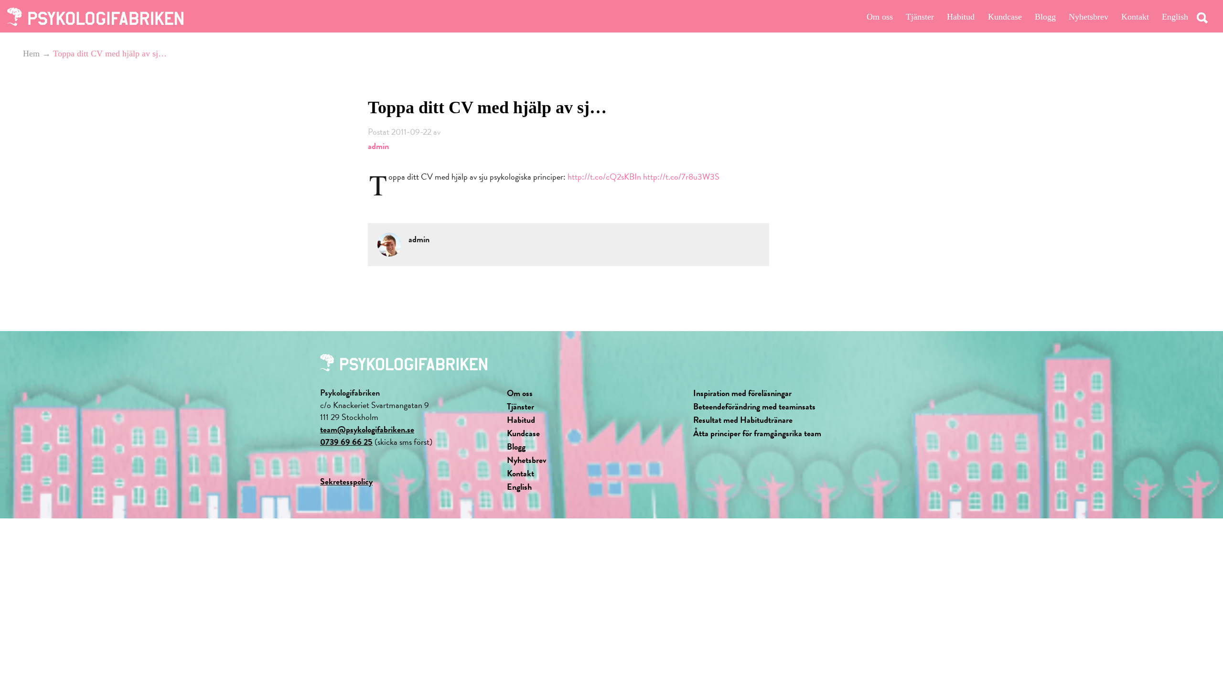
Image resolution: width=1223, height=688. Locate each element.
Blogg (1045, 17)
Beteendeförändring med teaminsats (754, 406)
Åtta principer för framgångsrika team (757, 433)
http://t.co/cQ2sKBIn (604, 176)
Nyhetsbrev (1088, 17)
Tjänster (920, 17)
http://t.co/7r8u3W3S (681, 176)
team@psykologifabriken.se (367, 429)
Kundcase (1005, 17)
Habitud (961, 17)
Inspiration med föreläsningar (742, 393)
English (1175, 17)
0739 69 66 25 (346, 441)
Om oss (880, 17)
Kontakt (1135, 17)
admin (378, 146)
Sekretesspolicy (346, 481)
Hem (31, 53)
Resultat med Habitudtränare (743, 419)
